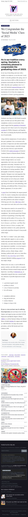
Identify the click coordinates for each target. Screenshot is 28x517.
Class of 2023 (17, 354)
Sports (3, 401)
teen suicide (17, 356)
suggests (19, 258)
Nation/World (5, 25)
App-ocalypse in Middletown (8, 489)
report (3, 192)
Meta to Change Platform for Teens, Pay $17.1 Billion (13, 387)
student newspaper (14, 151)
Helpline (11, 321)
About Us (23, 514)
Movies (2, 422)
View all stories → (22, 340)
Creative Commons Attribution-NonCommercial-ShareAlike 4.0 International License (13, 476)
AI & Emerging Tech (5, 413)
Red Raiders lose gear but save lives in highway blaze (12, 428)
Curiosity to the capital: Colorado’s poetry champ (12, 433)
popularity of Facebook (19, 125)
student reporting (10, 356)
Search (24, 451)
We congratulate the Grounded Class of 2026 (12, 394)
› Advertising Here (5, 481)
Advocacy (3, 409)
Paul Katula (5, 39)
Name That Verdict (5, 405)
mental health (3, 356)
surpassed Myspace (17, 87)
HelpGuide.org (18, 272)
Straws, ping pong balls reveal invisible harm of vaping (12, 419)
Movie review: (6, 423)
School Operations (5, 426)
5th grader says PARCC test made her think (16, 501)
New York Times (12, 256)
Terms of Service (15, 514)
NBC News (18, 202)
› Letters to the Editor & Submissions (9, 485)
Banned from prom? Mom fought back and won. (12, 398)
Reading (3, 431)
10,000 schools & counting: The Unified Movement (13, 402)
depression (23, 354)
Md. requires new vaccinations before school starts (15, 495)
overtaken (3, 130)
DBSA (3, 319)
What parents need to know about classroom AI (12, 414)
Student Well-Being (5, 384)
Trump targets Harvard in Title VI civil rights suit (12, 406)
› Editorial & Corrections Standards (9, 483)
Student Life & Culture (6, 397)
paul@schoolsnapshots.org (19, 465)
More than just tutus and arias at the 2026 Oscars (13, 410)
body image (11, 354)
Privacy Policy (5, 514)
